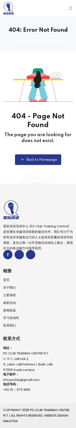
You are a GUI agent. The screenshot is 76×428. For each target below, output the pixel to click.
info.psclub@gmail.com (21, 379)
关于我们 (9, 287)
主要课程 (9, 295)
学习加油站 (11, 318)
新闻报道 (9, 310)
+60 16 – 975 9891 (16, 389)
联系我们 (9, 325)
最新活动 (9, 302)
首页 (19, 40)
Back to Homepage (42, 160)
